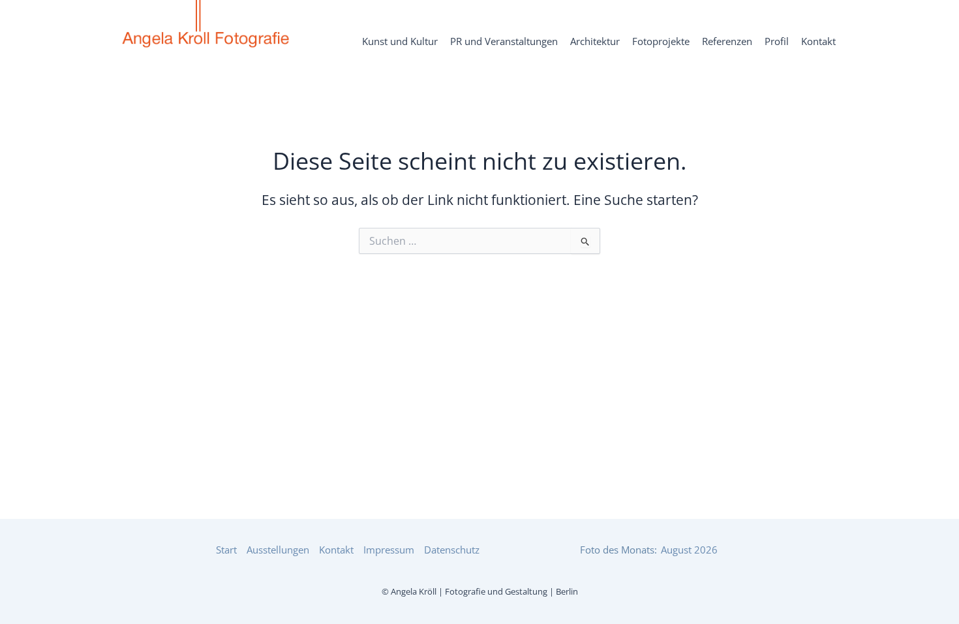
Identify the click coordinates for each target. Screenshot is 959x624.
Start (226, 549)
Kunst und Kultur (400, 41)
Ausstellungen (278, 549)
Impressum (388, 549)
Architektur (595, 41)
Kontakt (818, 41)
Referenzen (727, 41)
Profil (777, 41)
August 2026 (689, 549)
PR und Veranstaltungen (504, 41)
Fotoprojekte (661, 41)
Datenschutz (452, 549)
